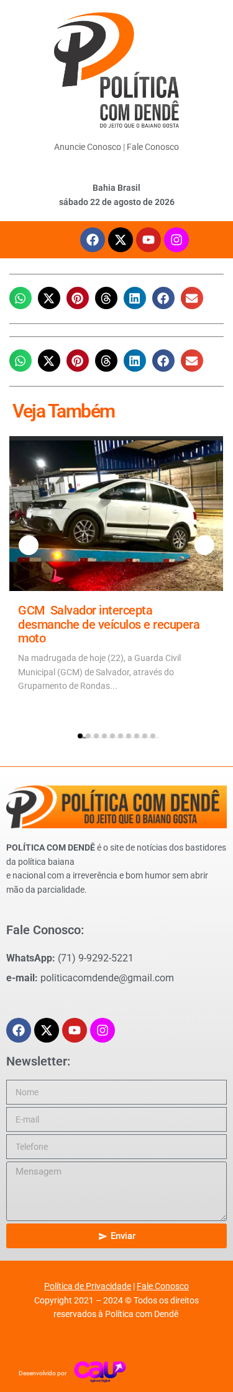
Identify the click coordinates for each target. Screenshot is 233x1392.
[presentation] (29, 545)
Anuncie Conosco (87, 147)
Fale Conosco (153, 147)
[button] (20, 298)
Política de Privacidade (87, 1286)
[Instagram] (176, 239)
